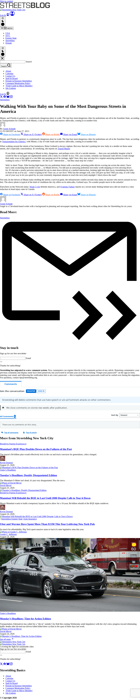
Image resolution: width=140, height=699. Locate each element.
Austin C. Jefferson (8, 534)
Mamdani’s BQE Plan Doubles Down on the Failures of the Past (36, 449)
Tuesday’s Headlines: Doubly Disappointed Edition (28, 475)
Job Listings (10, 88)
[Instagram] (11, 97)
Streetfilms (10, 40)
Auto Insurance (30, 519)
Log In (3, 15)
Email (28, 358)
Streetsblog (5, 100)
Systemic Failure (67, 187)
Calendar (9, 73)
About (8, 71)
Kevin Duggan (6, 462)
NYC (7, 35)
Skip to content (6, 1)
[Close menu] (2, 58)
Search (29, 62)
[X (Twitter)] (1, 97)
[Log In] (12, 15)
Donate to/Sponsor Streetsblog (18, 81)
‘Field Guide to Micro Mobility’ (19, 86)
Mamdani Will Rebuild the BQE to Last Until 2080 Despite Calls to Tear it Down (45, 498)
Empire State (11, 38)
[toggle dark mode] (2, 21)
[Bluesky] (8, 97)
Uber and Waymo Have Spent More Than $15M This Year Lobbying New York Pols (47, 524)
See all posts (5, 639)
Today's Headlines (8, 470)
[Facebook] (5, 97)
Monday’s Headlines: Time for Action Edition (25, 618)
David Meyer (5, 485)
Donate (8, 43)
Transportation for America (13, 141)
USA (7, 33)
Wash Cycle (35, 187)
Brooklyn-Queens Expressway (13, 444)
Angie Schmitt (9, 129)
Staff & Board (11, 78)
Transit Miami (64, 148)
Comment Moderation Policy (17, 83)
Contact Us (10, 76)
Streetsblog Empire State (12, 519)
